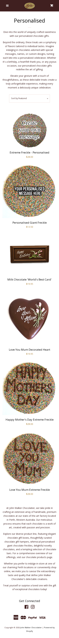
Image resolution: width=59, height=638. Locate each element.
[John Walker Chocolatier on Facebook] (26, 607)
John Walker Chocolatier (31, 627)
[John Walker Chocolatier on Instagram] (33, 607)
